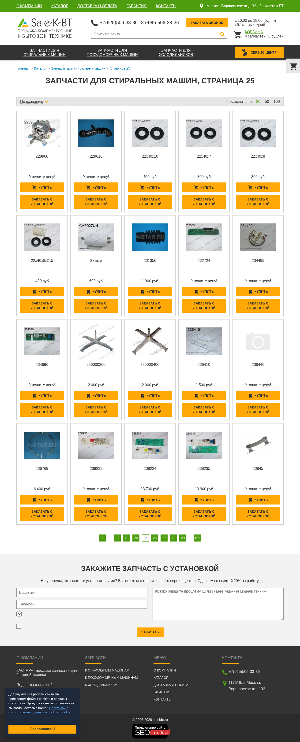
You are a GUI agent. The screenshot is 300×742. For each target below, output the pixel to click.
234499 (258, 261)
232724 (204, 261)
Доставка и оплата (97, 6)
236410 (204, 365)
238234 (150, 469)
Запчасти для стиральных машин (78, 68)
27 (164, 538)
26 (155, 538)
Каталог (59, 6)
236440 (258, 365)
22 (117, 538)
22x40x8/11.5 (42, 261)
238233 (96, 469)
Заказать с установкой (41, 201)
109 (197, 538)
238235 (204, 469)
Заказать (150, 632)
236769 (42, 469)
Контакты (166, 6)
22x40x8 (258, 156)
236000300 (95, 365)
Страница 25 (120, 68)
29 (183, 538)
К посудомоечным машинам (111, 677)
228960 (42, 156)
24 (136, 538)
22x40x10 (150, 156)
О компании (29, 6)
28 (173, 538)
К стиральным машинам (107, 670)
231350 (150, 261)
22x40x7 (204, 156)
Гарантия (137, 6)
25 (145, 538)
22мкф (96, 261)
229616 (96, 156)
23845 (258, 469)
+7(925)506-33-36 (119, 22)
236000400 (149, 365)
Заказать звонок (207, 23)
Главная (23, 68)
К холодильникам (101, 685)
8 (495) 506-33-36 (160, 22)
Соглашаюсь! (42, 729)
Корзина (254, 32)
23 (126, 538)
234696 (42, 365)
